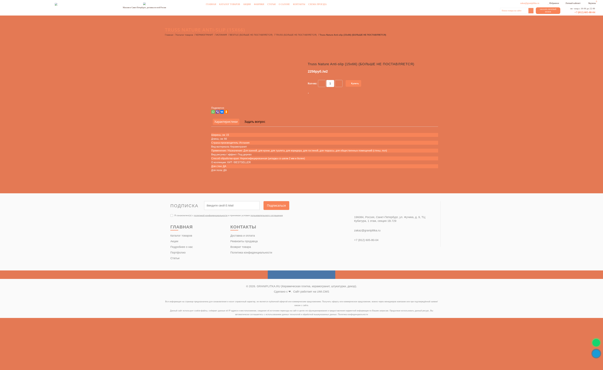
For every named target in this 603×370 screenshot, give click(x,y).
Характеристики (226, 121)
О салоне (284, 4)
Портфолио (178, 252)
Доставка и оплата (242, 235)
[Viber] (217, 112)
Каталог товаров (229, 4)
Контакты (299, 4)
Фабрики (259, 4)
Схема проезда (317, 4)
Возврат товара (240, 246)
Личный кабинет (572, 3)
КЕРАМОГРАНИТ (204, 35)
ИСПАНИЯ (221, 35)
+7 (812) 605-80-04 (584, 12)
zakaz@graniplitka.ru (367, 230)
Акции (247, 4)
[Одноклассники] (226, 112)
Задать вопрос (254, 121)
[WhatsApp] (213, 112)
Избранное (554, 3)
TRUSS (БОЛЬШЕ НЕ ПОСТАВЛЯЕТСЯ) (296, 35)
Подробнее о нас (181, 246)
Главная (211, 4)
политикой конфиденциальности (211, 215)
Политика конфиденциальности (251, 252)
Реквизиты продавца (244, 241)
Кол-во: (312, 83)
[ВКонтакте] (222, 112)
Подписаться (276, 205)
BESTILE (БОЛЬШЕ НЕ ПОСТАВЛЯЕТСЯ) (251, 35)
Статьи (271, 4)
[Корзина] (586, 3)
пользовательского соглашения (266, 215)
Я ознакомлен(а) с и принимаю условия (228, 215)
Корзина (592, 3)
